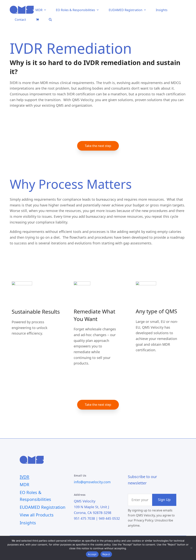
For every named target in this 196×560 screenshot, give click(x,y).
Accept (92, 554)
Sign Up (164, 499)
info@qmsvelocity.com (92, 482)
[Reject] (191, 548)
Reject (106, 554)
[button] (37, 19)
